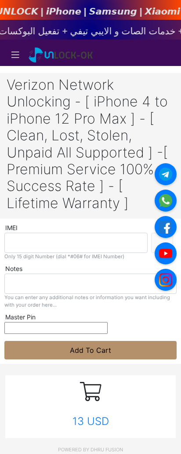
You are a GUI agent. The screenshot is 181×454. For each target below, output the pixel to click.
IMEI (11, 227)
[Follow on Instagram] (166, 280)
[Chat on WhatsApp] (166, 201)
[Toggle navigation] (15, 55)
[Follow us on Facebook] (166, 227)
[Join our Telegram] (166, 174)
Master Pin (20, 317)
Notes (13, 268)
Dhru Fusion (106, 450)
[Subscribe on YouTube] (166, 253)
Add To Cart (90, 350)
